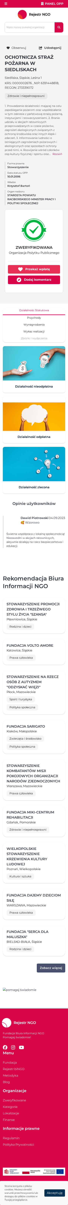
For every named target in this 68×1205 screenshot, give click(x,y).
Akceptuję (55, 1193)
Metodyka (10, 1075)
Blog (6, 1082)
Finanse (9, 1120)
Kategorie (10, 1107)
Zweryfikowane (14, 1100)
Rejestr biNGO (13, 1069)
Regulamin (11, 1138)
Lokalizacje (11, 1113)
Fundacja (10, 1062)
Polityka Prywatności (18, 1144)
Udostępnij (52, 48)
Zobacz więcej (51, 968)
